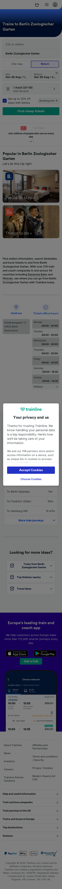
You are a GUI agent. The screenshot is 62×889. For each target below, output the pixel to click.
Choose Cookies (31, 479)
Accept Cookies (31, 470)
